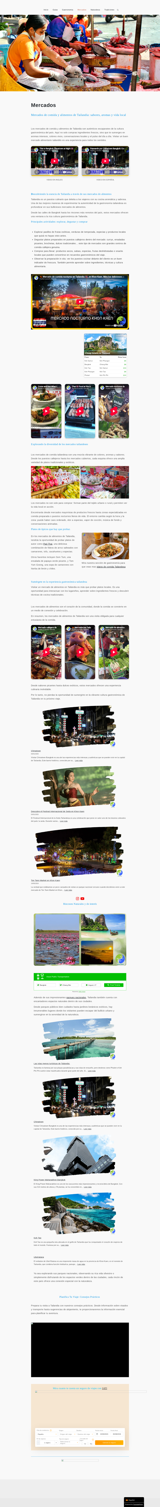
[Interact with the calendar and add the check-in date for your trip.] (97, 1434)
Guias (55, 10)
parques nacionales (76, 997)
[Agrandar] (126, 535)
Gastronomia (67, 10)
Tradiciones (109, 10)
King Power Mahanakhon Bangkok (49, 1180)
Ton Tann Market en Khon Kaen (45, 880)
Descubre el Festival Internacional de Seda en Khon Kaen (57, 811)
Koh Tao (37, 1238)
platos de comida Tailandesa (111, 567)
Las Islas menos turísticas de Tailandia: (52, 1064)
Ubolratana (39, 1257)
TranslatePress (138, 1504)
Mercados (81, 10)
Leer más (79, 760)
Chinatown (36, 751)
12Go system (82, 991)
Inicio (46, 10)
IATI (104, 1388)
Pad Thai (47, 544)
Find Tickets (115, 985)
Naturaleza (95, 10)
